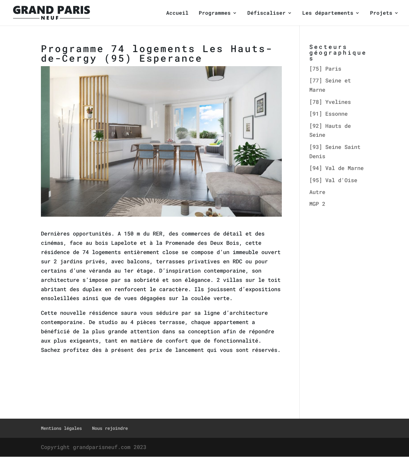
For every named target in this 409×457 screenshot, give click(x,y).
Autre (317, 192)
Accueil (177, 13)
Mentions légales (61, 428)
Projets (381, 13)
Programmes (215, 13)
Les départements (327, 13)
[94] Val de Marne (336, 168)
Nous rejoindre (110, 428)
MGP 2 (317, 203)
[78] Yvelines (330, 101)
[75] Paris (325, 68)
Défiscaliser (266, 13)
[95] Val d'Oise (333, 180)
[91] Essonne (328, 113)
